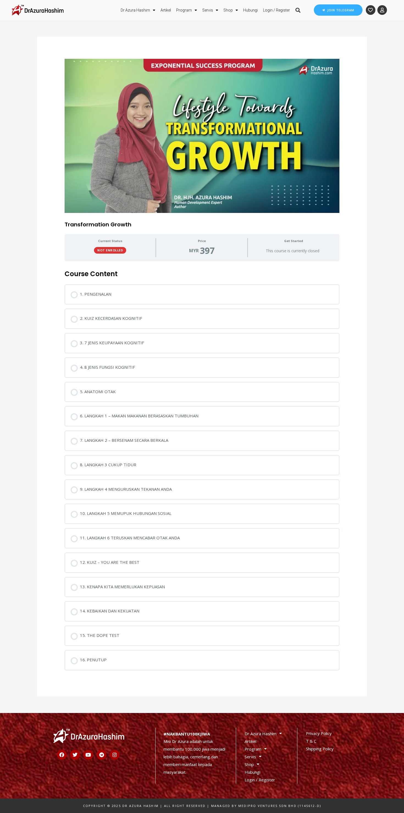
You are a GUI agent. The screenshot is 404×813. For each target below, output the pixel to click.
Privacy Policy (319, 733)
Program (184, 10)
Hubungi (250, 10)
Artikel (166, 10)
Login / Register (276, 10)
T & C (311, 741)
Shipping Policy (320, 748)
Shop (228, 10)
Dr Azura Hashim (135, 10)
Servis (207, 10)
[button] (297, 10)
